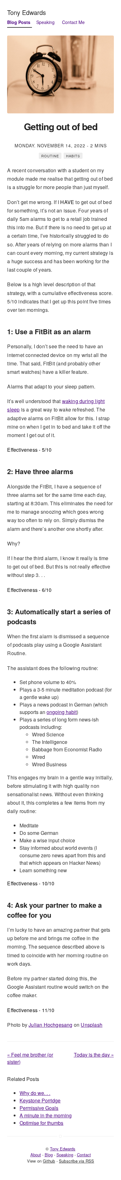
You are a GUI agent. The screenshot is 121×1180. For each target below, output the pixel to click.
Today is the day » (94, 1054)
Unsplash (91, 1024)
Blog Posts (18, 22)
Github (49, 1161)
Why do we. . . (35, 1093)
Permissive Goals (39, 1107)
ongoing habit (62, 712)
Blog (49, 1155)
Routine (50, 155)
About (35, 1155)
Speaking (45, 22)
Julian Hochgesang (50, 1024)
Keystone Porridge (40, 1100)
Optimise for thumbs (41, 1122)
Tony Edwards (26, 12)
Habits (73, 155)
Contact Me (73, 22)
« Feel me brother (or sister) (30, 1058)
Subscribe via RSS (76, 1161)
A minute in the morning (46, 1115)
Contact (84, 1155)
